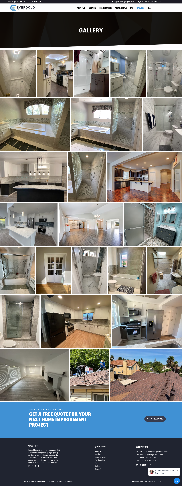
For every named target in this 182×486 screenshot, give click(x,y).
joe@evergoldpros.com (154, 455)
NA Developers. (67, 481)
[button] (92, 8)
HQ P (138, 458)
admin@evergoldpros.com (156, 451)
